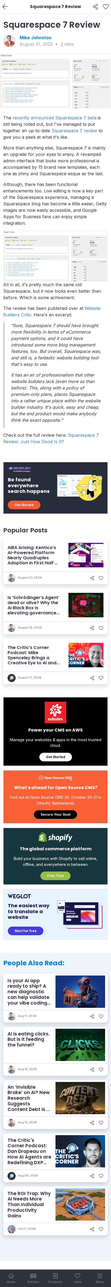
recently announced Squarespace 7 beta (54, 117)
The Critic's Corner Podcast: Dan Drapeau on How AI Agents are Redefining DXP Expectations (29, 1154)
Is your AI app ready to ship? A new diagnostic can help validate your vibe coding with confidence (28, 994)
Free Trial (55, 876)
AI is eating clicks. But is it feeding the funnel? (29, 1039)
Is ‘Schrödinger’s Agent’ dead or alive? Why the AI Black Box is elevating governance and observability (33, 607)
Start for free (26, 931)
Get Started (24, 505)
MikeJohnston (35, 37)
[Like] (106, 6)
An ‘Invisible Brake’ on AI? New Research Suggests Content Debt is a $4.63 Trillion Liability (29, 1104)
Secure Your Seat (55, 814)
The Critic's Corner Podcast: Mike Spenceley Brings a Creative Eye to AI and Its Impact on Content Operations (32, 660)
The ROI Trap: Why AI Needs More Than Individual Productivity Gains (29, 1204)
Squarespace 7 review (74, 130)
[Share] (95, 6)
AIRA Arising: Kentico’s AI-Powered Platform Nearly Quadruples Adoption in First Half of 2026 (34, 557)
